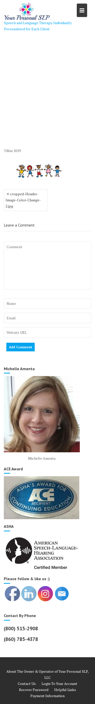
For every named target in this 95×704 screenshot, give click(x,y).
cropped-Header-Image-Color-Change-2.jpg (23, 199)
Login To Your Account (59, 683)
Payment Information (47, 695)
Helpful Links (65, 689)
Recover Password (33, 689)
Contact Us (27, 683)
